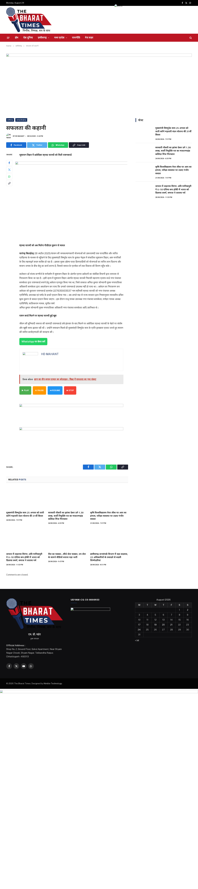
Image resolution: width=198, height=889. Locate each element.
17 (139, 625)
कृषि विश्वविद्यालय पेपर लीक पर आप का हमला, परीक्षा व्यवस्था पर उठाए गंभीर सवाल (108, 515)
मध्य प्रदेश (59, 37)
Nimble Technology (53, 683)
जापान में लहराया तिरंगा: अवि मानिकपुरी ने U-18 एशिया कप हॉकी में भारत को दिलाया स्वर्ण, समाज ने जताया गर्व (24, 557)
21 (171, 625)
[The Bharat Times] (29, 20)
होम (16, 37)
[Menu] (8, 37)
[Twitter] (9, 170)
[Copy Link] (9, 183)
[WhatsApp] (9, 176)
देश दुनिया (28, 37)
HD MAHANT (19, 136)
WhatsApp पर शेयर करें (33, 341)
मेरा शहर (89, 37)
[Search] (190, 37)
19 (155, 625)
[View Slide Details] (71, 412)
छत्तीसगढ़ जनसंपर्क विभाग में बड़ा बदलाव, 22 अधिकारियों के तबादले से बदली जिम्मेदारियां (109, 557)
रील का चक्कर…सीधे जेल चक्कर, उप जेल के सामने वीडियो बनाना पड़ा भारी (67, 555)
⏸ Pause (39, 390)
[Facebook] (9, 163)
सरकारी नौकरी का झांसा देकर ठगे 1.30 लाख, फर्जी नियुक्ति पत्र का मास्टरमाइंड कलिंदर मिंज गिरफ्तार (66, 515)
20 (163, 625)
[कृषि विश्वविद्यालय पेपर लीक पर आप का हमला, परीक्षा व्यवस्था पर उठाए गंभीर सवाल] (109, 497)
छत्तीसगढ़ (42, 37)
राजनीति (76, 37)
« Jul (137, 640)
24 (139, 629)
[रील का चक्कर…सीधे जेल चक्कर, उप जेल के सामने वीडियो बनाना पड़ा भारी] (67, 539)
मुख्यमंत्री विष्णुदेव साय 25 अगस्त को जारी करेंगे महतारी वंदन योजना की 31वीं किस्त (25, 514)
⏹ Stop (70, 390)
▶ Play (25, 390)
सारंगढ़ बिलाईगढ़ (21, 120)
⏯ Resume (55, 390)
